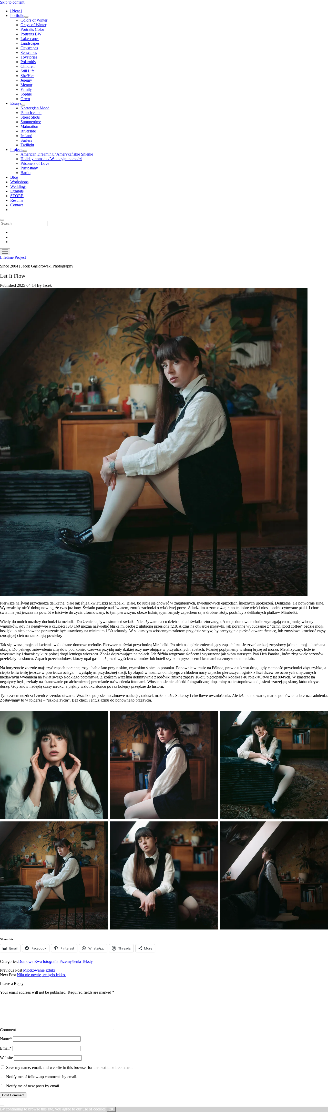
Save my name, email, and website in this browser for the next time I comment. (70, 1067)
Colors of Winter (33, 20)
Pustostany (29, 168)
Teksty (87, 961)
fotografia (50, 961)
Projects (16, 149)
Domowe (25, 961)
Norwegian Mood (34, 108)
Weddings (18, 186)
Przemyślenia (70, 961)
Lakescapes (29, 38)
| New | (16, 11)
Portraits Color (32, 29)
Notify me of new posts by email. (33, 1086)
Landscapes (29, 43)
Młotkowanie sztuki (39, 970)
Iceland (26, 135)
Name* (6, 1039)
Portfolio (17, 15)
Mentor (26, 85)
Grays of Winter (33, 25)
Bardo (25, 172)
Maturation (29, 126)
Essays (15, 103)
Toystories (28, 57)
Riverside (28, 131)
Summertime (30, 122)
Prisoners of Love (34, 163)
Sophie (26, 94)
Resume (16, 200)
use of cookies (94, 1109)
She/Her (27, 75)
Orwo (25, 99)
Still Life (27, 71)
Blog (14, 177)
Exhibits (17, 191)
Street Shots (30, 117)
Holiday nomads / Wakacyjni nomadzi (51, 159)
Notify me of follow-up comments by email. (41, 1077)
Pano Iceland (31, 112)
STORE (17, 196)
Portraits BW (31, 34)
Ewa (38, 961)
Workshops (19, 182)
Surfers (26, 140)
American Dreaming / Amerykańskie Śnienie (56, 154)
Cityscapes (29, 48)
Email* (6, 1048)
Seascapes (28, 52)
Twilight (27, 145)
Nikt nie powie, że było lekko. (41, 975)
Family (26, 89)
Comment (8, 1030)
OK (111, 1109)
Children (27, 66)
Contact (16, 205)
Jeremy (26, 80)
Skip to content (12, 2)
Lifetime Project (13, 257)
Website (6, 1058)
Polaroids (28, 62)
